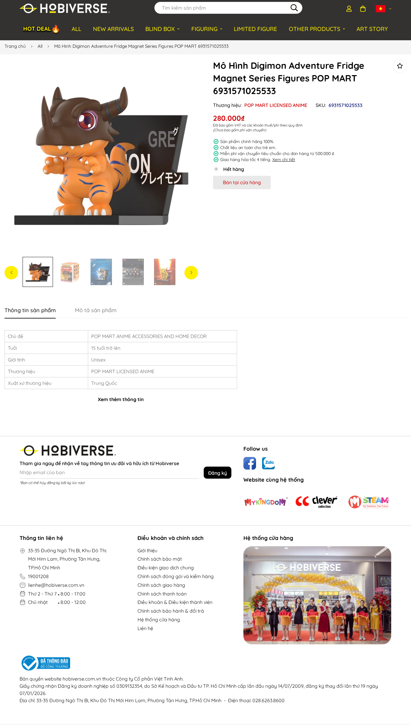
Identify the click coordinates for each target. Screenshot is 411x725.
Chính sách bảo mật (160, 559)
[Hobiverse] (65, 9)
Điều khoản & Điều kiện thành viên (175, 602)
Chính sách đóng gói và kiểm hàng (176, 576)
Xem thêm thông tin (121, 399)
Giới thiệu (147, 550)
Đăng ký (217, 473)
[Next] (191, 272)
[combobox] (228, 8)
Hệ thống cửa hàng (159, 620)
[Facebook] (249, 463)
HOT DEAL (41, 27)
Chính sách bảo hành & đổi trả (171, 611)
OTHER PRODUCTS (314, 28)
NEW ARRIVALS (113, 28)
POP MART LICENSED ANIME (275, 105)
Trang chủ (15, 46)
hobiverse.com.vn (82, 679)
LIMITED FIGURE (255, 28)
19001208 (38, 576)
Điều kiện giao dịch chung (166, 568)
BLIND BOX (160, 28)
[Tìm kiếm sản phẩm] (294, 8)
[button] (363, 9)
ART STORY (372, 28)
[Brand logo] (266, 502)
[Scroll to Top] (399, 692)
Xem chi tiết (283, 159)
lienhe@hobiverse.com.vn (56, 585)
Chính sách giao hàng (161, 585)
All (40, 46)
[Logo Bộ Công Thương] (205, 663)
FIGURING (204, 28)
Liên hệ (145, 628)
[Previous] (11, 272)
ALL (76, 28)
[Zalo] (268, 463)
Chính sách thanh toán (162, 594)
